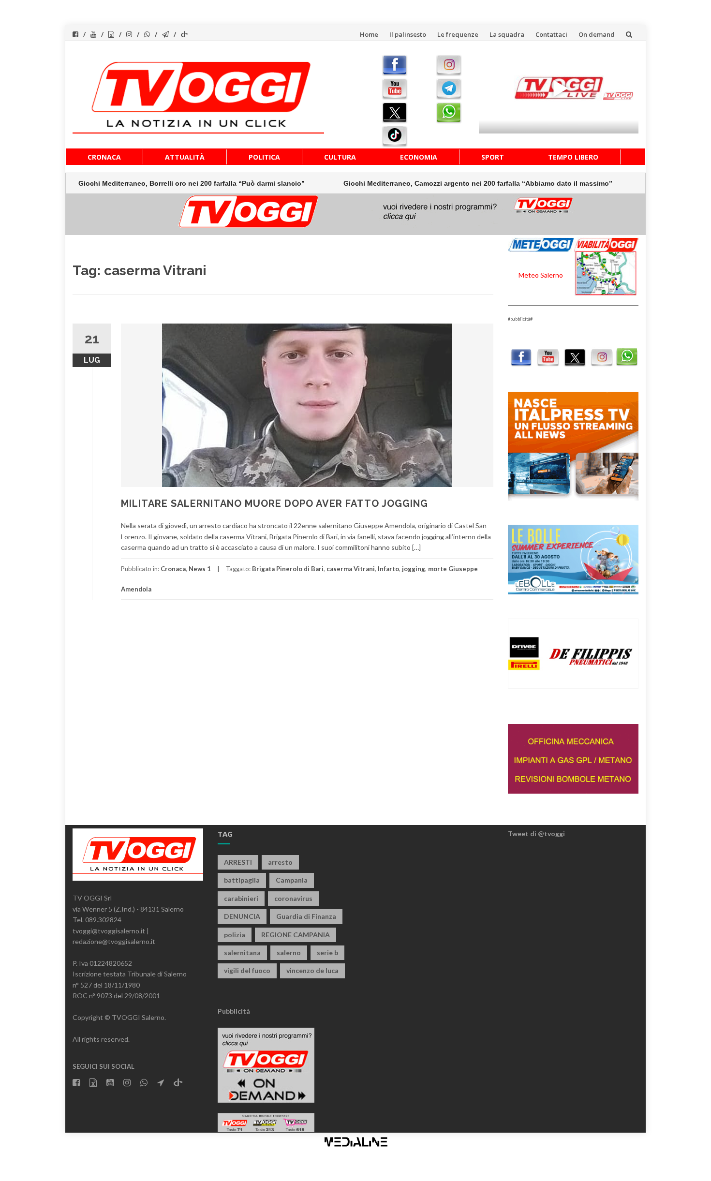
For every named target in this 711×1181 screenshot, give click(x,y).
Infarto (388, 569)
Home (369, 34)
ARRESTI (238, 862)
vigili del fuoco (247, 970)
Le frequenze (457, 34)
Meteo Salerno (540, 275)
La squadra (506, 34)
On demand (596, 34)
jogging (413, 569)
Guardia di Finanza (306, 916)
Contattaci (551, 34)
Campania (292, 880)
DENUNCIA (242, 916)
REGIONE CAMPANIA (295, 934)
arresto (280, 862)
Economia (418, 157)
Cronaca (104, 157)
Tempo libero (573, 157)
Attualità (185, 157)
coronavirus (293, 898)
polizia (234, 934)
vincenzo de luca (312, 970)
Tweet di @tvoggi (536, 833)
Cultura (340, 157)
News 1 (200, 569)
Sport (492, 157)
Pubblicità (234, 1011)
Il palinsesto (407, 34)
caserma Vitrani (350, 569)
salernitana (242, 952)
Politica (264, 157)
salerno (289, 952)
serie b (327, 952)
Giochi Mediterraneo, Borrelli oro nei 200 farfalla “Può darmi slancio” (154, 183)
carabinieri (241, 898)
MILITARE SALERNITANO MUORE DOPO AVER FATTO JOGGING (274, 503)
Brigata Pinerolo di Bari (288, 569)
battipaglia (242, 880)
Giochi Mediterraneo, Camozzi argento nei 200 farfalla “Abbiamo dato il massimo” (440, 183)
